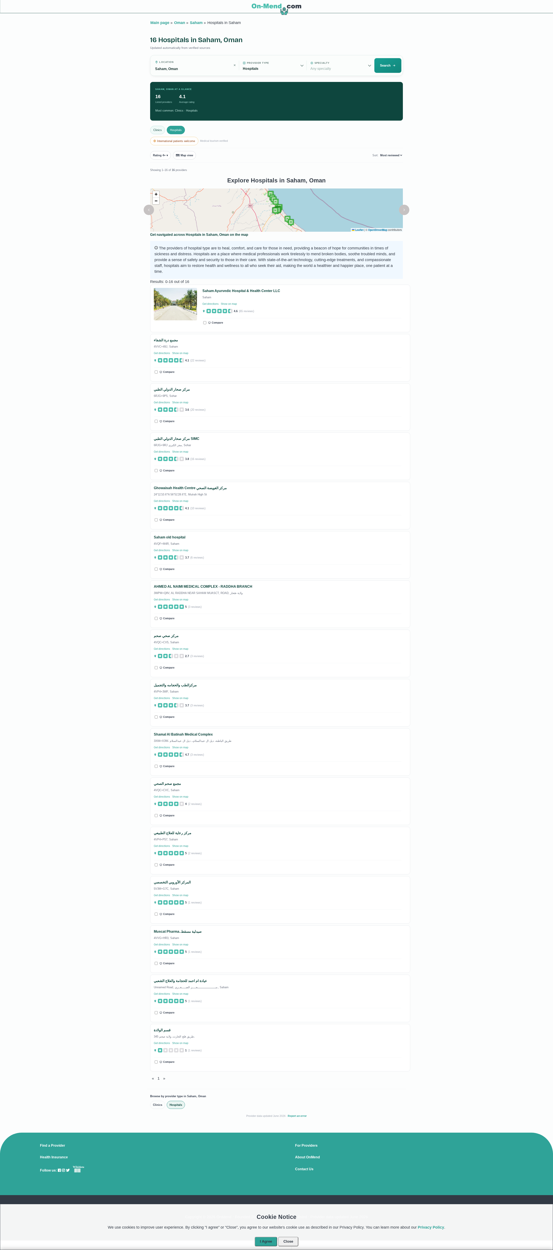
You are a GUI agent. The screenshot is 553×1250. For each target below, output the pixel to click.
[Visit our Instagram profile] (63, 1170)
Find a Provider (52, 1145)
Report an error (297, 1115)
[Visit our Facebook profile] (59, 1170)
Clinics (157, 130)
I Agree (266, 1241)
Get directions (210, 303)
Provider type (258, 63)
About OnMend (307, 1157)
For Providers (306, 1145)
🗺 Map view (184, 155)
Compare (217, 322)
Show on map (229, 303)
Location (166, 62)
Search (385, 65)
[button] (149, 210)
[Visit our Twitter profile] (68, 1170)
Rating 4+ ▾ (160, 155)
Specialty (322, 63)
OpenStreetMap (377, 230)
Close (288, 1241)
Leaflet (359, 230)
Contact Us (304, 1169)
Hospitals (176, 130)
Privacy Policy (431, 1227)
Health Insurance (54, 1157)
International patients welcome (176, 141)
